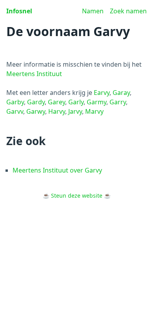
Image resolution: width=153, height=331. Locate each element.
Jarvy (75, 111)
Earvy (101, 92)
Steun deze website (76, 195)
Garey (56, 102)
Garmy (96, 102)
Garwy (35, 111)
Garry (117, 102)
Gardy (36, 102)
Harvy (56, 111)
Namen (93, 11)
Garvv (14, 111)
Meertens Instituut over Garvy (57, 170)
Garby (15, 102)
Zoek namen (128, 11)
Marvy (94, 111)
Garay (121, 92)
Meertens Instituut (34, 73)
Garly (76, 102)
